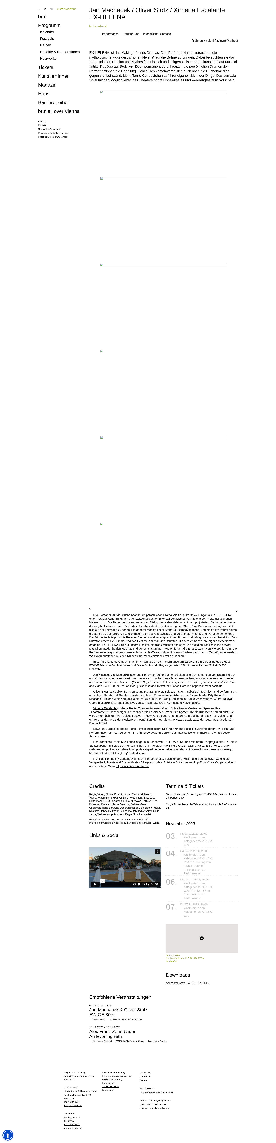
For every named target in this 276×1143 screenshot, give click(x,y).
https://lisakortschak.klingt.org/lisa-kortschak (117, 753)
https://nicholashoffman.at (132, 766)
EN (51, 9)
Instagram (55, 136)
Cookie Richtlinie (110, 1086)
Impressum (107, 1090)
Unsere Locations (66, 9)
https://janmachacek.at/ (207, 686)
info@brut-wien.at (73, 1105)
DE (44, 9)
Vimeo (64, 136)
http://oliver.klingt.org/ (186, 702)
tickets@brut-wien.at (74, 1076)
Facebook (43, 136)
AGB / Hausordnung (112, 1079)
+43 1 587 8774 (72, 1102)
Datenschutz (108, 1083)
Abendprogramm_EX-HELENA (184, 983)
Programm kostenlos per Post (117, 1076)
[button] (7, 1135)
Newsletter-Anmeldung (113, 1072)
